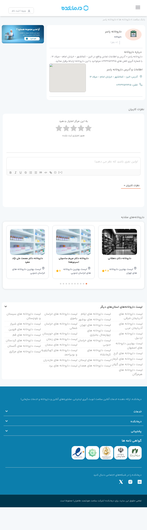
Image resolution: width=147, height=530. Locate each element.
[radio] (59, 129)
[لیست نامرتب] (35, 172)
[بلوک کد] (45, 172)
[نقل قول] (40, 172)
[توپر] (10, 172)
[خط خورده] (25, 172)
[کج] (15, 172)
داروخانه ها (125, 19)
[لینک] (50, 172)
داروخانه (118, 37)
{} (55, 172)
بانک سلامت (139, 19)
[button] (138, 8)
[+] (60, 172)
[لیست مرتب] (30, 172)
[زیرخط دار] (20, 172)
